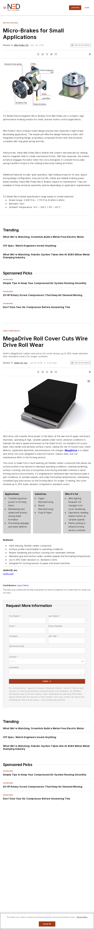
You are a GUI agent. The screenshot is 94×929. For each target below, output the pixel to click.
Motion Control (10, 23)
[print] (90, 54)
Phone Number (55, 626)
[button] (5, 8)
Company (13, 636)
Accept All (47, 924)
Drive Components (11, 331)
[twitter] (47, 54)
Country (13, 657)
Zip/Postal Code (16, 646)
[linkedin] (42, 54)
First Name (15, 616)
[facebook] (38, 54)
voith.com (8, 574)
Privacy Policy (82, 917)
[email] (56, 54)
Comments (14, 667)
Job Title (53, 636)
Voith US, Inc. (21, 363)
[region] (47, 921)
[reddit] (51, 54)
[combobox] (47, 661)
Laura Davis (22, 585)
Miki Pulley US (21, 45)
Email (12, 626)
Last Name (54, 616)
